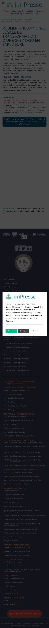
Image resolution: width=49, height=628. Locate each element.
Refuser (35, 331)
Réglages (23, 331)
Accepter (11, 331)
